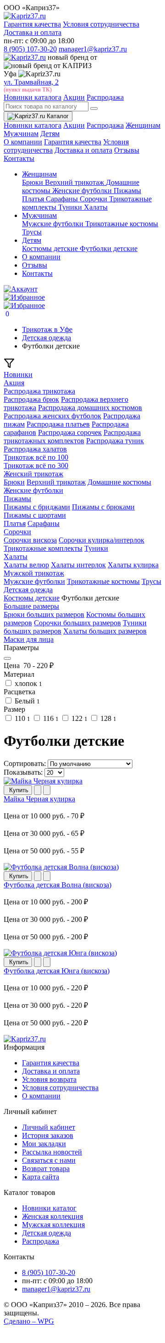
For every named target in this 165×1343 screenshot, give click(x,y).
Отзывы (126, 150)
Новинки (18, 374)
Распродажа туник (115, 441)
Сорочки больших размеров (77, 623)
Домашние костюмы (119, 482)
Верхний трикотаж (75, 182)
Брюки (33, 182)
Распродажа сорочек (70, 432)
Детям (50, 133)
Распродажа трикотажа (39, 391)
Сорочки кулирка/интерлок (101, 540)
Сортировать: (25, 763)
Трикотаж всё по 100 (36, 457)
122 (79, 718)
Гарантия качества (32, 24)
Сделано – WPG (29, 1321)
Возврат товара (46, 1168)
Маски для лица (29, 639)
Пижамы (127, 190)
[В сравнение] (46, 790)
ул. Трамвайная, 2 (31, 82)
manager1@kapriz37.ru (93, 49)
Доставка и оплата (32, 32)
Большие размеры (31, 606)
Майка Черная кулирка (39, 799)
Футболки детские (109, 248)
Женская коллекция (52, 1216)
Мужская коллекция (53, 1225)
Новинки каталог (49, 1208)
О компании (23, 142)
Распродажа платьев (58, 424)
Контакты (19, 158)
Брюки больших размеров (44, 614)
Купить (17, 790)
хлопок (27, 683)
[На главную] (25, 1039)
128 (107, 718)
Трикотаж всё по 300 (36, 465)
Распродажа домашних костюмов (90, 407)
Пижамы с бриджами (37, 507)
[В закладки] (37, 790)
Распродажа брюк (31, 399)
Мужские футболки (53, 224)
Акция (14, 383)
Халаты (96, 207)
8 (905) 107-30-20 (30, 49)
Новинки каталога (32, 97)
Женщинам (143, 125)
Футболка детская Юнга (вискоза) (57, 971)
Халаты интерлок (78, 565)
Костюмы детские (51, 248)
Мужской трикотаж (34, 573)
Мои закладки (44, 1144)
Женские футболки (83, 190)
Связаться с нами (49, 1160)
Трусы (32, 232)
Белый (26, 701)
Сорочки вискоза (30, 540)
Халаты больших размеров (105, 631)
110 (21, 718)
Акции (74, 97)
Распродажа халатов (35, 449)
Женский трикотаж (33, 474)
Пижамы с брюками (103, 507)
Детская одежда (28, 590)
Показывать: (23, 772)
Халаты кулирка (133, 565)
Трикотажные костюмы (121, 224)
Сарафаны (63, 199)
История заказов (47, 1135)
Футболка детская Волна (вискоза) (57, 885)
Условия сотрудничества (101, 24)
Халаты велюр (26, 565)
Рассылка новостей (52, 1152)
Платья (34, 199)
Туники (71, 207)
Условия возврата (49, 1079)
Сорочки (94, 199)
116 (50, 718)
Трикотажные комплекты (43, 548)
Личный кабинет (48, 1127)
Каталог (57, 116)
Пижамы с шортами (35, 515)
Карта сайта (40, 1177)
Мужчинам (21, 133)
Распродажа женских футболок (52, 416)
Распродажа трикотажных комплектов (72, 437)
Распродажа (105, 97)
